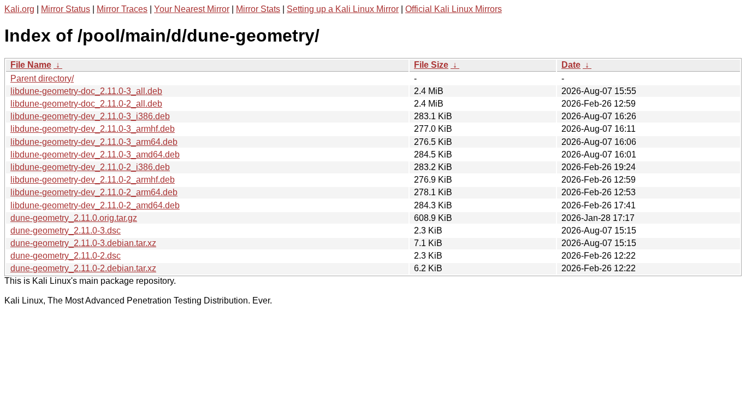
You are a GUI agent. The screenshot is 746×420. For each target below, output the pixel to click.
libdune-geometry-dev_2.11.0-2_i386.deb (90, 167)
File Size (431, 64)
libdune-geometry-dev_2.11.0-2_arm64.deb (93, 192)
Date (571, 64)
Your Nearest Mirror (191, 9)
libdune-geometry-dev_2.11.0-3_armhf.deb (92, 128)
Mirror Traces (122, 9)
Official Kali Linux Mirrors (453, 9)
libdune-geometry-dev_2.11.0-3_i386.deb (90, 116)
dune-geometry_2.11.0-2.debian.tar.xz (83, 268)
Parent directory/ (42, 78)
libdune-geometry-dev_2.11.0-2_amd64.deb (95, 205)
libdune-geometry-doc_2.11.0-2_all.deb (86, 103)
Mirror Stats (258, 9)
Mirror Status (65, 9)
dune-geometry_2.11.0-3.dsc (65, 230)
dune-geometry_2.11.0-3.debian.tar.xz (83, 243)
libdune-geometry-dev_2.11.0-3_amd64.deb (95, 154)
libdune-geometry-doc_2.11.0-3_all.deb (86, 91)
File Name (30, 64)
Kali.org (19, 9)
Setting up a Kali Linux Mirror (343, 9)
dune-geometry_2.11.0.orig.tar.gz (73, 218)
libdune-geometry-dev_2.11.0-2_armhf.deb (92, 179)
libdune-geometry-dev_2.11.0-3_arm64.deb (93, 142)
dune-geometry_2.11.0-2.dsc (65, 255)
